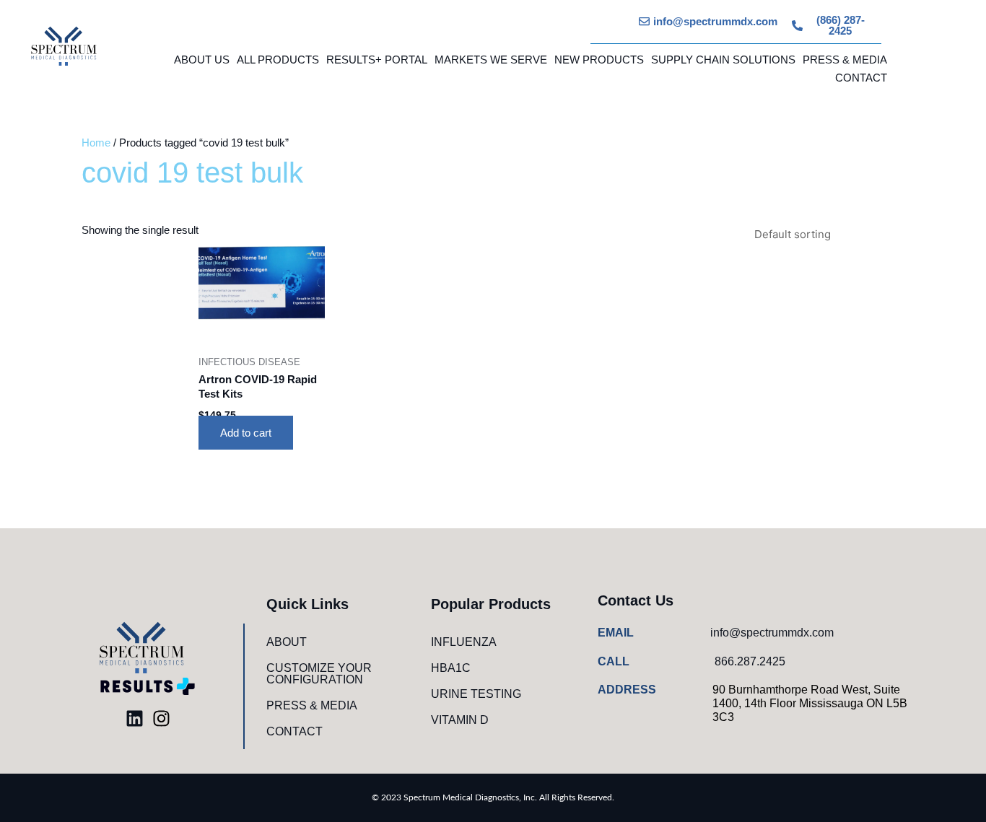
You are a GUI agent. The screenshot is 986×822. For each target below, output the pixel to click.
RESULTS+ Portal (376, 59)
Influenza (464, 642)
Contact (861, 77)
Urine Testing (476, 694)
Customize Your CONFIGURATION (319, 674)
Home (96, 142)
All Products (278, 59)
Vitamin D (460, 720)
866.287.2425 (750, 661)
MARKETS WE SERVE (491, 59)
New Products (599, 59)
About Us (202, 59)
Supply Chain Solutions (723, 59)
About (286, 642)
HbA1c (451, 668)
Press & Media (845, 59)
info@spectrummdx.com (772, 632)
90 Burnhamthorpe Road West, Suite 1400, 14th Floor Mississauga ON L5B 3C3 (809, 703)
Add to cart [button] (245, 433)
